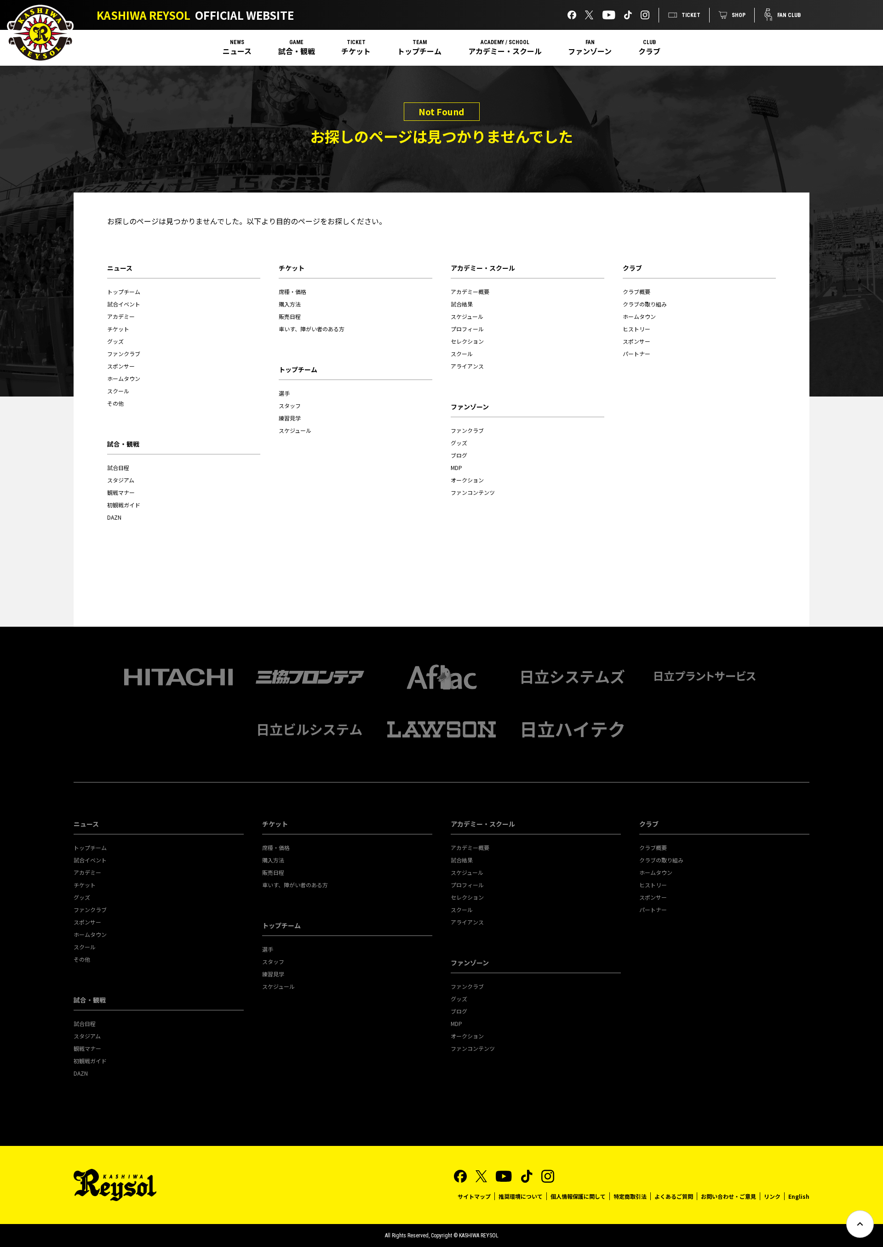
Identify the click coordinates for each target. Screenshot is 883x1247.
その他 (115, 403)
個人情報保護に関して (578, 1196)
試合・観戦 (296, 51)
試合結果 (462, 304)
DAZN (114, 517)
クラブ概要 (636, 291)
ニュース (237, 51)
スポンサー (121, 366)
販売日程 (290, 316)
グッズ (115, 341)
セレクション (467, 341)
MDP (456, 467)
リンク (772, 1196)
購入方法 (290, 304)
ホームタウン (123, 378)
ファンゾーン (590, 51)
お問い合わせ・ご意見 (728, 1196)
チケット (356, 51)
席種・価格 (292, 291)
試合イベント (123, 304)
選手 (284, 393)
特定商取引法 (630, 1196)
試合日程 (118, 467)
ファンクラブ (123, 353)
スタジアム (120, 480)
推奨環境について (521, 1196)
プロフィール (467, 329)
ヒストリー (636, 329)
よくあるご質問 (673, 1196)
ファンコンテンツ (473, 492)
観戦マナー (121, 492)
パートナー (636, 353)
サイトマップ (474, 1196)
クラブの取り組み (645, 304)
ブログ (459, 455)
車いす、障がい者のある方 (311, 329)
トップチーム (419, 51)
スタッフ (290, 405)
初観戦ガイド (123, 505)
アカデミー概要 (470, 291)
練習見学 (290, 418)
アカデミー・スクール (505, 51)
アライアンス (467, 366)
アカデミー (121, 316)
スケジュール (295, 430)
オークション (467, 480)
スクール (118, 391)
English (798, 1196)
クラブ (649, 51)
